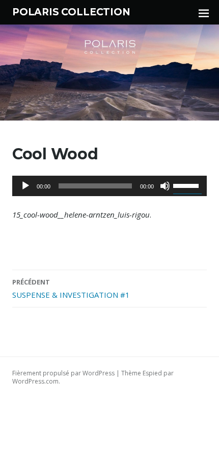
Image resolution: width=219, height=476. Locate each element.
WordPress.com (35, 381)
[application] (109, 186)
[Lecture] (25, 186)
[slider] (187, 185)
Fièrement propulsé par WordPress (63, 373)
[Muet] (165, 186)
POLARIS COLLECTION (71, 12)
